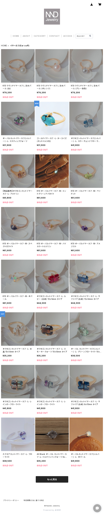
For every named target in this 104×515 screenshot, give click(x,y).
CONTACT (54, 36)
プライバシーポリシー (11, 500)
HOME (16, 36)
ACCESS (67, 36)
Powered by (49, 510)
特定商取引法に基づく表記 (34, 500)
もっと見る (52, 479)
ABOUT (26, 36)
